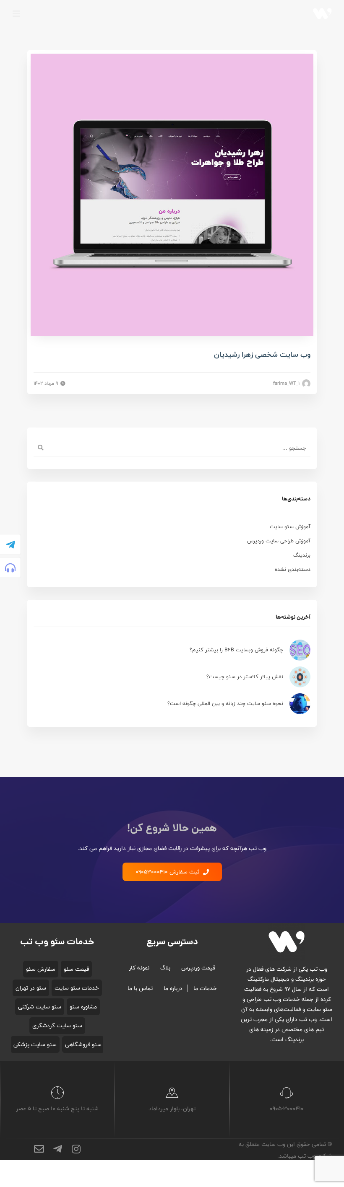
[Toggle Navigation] (16, 14)
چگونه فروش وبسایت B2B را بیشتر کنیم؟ (236, 649)
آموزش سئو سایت (290, 526)
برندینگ (301, 555)
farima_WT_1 (287, 383)
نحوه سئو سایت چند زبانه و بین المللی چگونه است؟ (225, 703)
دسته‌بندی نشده (292, 569)
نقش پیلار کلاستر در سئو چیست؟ (244, 676)
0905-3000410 (287, 1109)
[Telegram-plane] (10, 544)
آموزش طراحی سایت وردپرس (278, 540)
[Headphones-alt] (10, 567)
